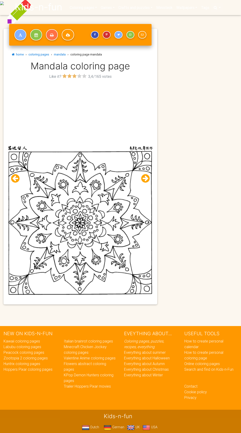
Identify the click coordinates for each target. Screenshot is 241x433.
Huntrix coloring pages (22, 363)
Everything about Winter (143, 375)
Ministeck (164, 7)
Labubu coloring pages (22, 346)
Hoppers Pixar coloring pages (28, 369)
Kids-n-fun (38, 7)
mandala (60, 54)
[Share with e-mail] (142, 35)
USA (153, 427)
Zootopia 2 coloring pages (26, 358)
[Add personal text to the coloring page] (20, 34)
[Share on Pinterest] (107, 35)
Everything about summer (145, 352)
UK (137, 427)
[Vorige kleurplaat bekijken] (17, 178)
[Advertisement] (80, 113)
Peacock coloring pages (24, 352)
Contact (190, 386)
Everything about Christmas (146, 369)
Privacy (190, 397)
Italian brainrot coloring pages (88, 341)
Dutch (94, 427)
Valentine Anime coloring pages (90, 358)
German (117, 427)
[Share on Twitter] (118, 35)
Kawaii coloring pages (22, 341)
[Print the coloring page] (52, 34)
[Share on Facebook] (95, 35)
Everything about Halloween (147, 358)
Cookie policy (195, 392)
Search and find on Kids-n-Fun (208, 369)
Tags (205, 7)
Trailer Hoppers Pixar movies (87, 386)
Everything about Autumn (144, 363)
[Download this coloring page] (68, 34)
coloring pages (38, 54)
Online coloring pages (202, 363)
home (19, 54)
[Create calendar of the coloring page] (36, 34)
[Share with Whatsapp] (130, 35)
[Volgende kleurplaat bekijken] (143, 178)
